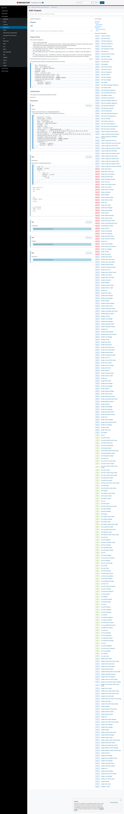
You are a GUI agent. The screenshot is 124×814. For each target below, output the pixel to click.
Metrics (4, 49)
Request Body (99, 24)
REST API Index (5, 71)
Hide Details (88, 105)
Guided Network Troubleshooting (10, 32)
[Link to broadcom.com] (23, 3)
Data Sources (6, 27)
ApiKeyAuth (33, 97)
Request (97, 23)
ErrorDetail (38, 207)
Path (4, 54)
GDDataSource (60, 113)
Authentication (4, 13)
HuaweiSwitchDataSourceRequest (38, 59)
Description (97, 21)
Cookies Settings (114, 802)
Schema (5, 60)
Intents (4, 43)
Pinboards (5, 57)
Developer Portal (36, 2)
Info (4, 38)
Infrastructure (6, 41)
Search (4, 62)
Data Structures (5, 68)
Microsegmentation (7, 51)
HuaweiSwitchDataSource (41, 111)
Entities (4, 30)
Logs (4, 46)
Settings (5, 65)
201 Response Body (100, 29)
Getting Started (5, 10)
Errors (97, 30)
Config (4, 21)
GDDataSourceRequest (59, 61)
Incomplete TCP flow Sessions (9, 35)
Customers (5, 24)
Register (96, 2)
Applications (5, 19)
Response (97, 27)
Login (102, 2)
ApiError (37, 163)
